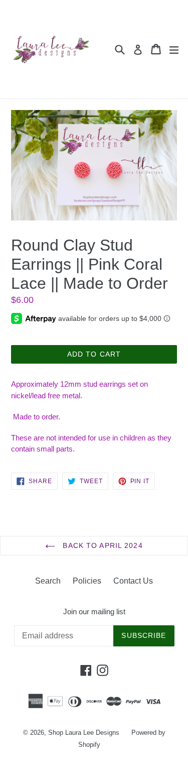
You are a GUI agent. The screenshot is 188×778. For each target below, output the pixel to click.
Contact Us (133, 581)
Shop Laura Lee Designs (83, 732)
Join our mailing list (94, 611)
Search (48, 581)
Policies (87, 581)
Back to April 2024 (101, 545)
